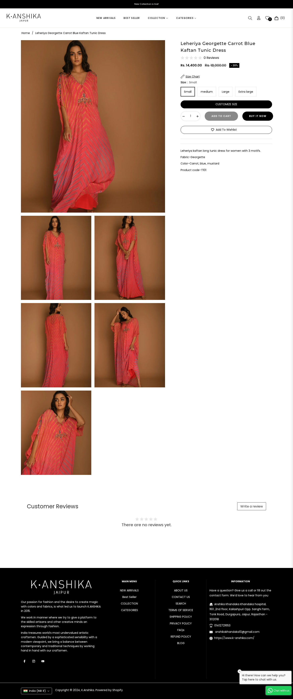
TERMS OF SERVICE (180, 610)
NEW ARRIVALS (129, 590)
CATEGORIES (129, 610)
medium (207, 92)
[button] (250, 18)
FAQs (180, 630)
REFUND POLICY (181, 637)
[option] (93, 126)
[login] (259, 18)
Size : (189, 82)
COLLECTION (129, 604)
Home (26, 33)
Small (188, 92)
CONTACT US (181, 597)
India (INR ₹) (37, 691)
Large (225, 92)
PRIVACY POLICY (181, 623)
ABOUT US (181, 590)
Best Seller (129, 597)
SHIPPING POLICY (181, 617)
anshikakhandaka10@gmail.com (237, 632)
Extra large (246, 92)
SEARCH (181, 604)
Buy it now (257, 116)
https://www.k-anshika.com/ (234, 638)
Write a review (251, 506)
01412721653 (222, 625)
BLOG (181, 643)
